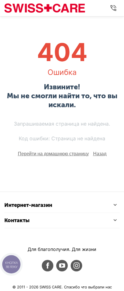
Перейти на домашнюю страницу (53, 153)
